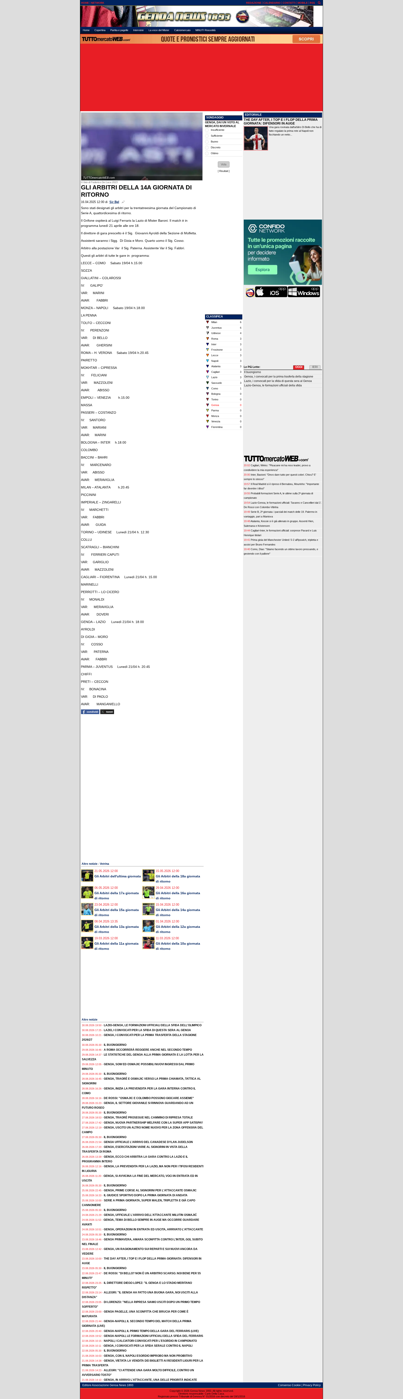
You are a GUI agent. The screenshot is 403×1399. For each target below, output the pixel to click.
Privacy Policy (312, 1385)
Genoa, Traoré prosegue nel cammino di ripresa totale (148, 1117)
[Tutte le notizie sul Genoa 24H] (201, 16)
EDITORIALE (253, 114)
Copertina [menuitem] (99, 30)
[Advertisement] (201, 77)
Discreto (215, 147)
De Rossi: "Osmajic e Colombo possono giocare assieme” (149, 1098)
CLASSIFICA (214, 316)
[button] (223, 164)
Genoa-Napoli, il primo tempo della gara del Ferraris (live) (151, 1331)
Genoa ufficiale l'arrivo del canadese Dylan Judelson (148, 1142)
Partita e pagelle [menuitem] (119, 30)
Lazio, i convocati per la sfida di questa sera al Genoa (147, 1030)
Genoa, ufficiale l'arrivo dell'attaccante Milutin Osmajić (150, 1215)
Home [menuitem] (86, 30)
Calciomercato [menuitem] (182, 30)
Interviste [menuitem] (138, 30)
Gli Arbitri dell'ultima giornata (117, 876)
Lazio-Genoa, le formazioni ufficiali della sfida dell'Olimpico (153, 1025)
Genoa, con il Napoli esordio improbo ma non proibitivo (148, 1355)
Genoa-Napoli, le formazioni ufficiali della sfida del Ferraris (153, 1336)
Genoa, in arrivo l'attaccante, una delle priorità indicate (150, 1379)
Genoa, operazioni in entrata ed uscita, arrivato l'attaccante (153, 1229)
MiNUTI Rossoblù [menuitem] (205, 30)
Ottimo (214, 153)
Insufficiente (217, 129)
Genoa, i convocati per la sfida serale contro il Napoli (148, 1345)
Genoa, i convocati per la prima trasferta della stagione (278, 376)
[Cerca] (319, 2)
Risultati (223, 171)
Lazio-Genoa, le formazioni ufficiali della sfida (273, 385)
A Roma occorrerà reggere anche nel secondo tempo (148, 1049)
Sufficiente (216, 135)
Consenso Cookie (289, 1385)
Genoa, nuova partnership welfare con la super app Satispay (153, 1122)
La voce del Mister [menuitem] (159, 30)
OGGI (298, 367)
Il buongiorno (115, 1045)
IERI (315, 367)
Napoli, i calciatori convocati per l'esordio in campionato (150, 1340)
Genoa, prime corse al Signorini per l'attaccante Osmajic (150, 1190)
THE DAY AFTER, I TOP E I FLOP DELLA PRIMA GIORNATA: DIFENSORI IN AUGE (280, 121)
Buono (214, 141)
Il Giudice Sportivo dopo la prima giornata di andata (146, 1195)
